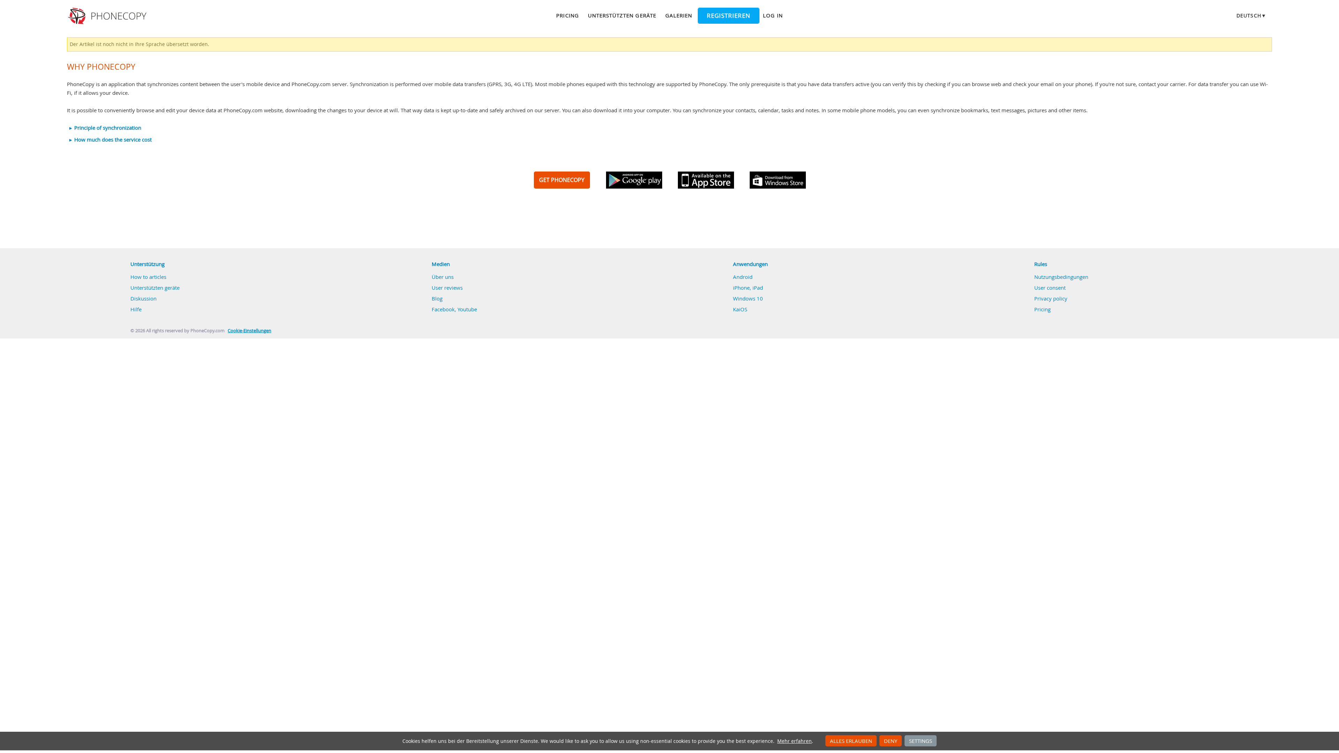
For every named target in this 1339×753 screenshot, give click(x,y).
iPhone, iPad (748, 287)
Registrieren (728, 16)
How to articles (148, 276)
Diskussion (143, 298)
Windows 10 (748, 298)
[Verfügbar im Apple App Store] (706, 180)
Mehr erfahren (794, 741)
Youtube (467, 309)
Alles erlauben (851, 740)
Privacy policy (1050, 298)
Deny (890, 740)
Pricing (567, 15)
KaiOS (740, 309)
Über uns (443, 276)
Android (742, 276)
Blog (437, 298)
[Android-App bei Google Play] (634, 180)
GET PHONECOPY (561, 180)
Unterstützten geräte (622, 15)
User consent (1050, 287)
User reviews (447, 287)
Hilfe (136, 309)
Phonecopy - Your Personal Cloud (108, 16)
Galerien (678, 15)
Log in (772, 15)
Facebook (443, 309)
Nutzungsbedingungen (1061, 276)
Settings (920, 740)
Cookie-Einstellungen (249, 331)
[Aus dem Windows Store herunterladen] (778, 180)
